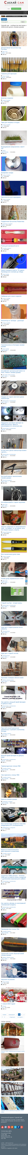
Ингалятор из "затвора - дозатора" (12, 320)
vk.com (5, 1127)
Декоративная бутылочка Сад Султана (11, 48)
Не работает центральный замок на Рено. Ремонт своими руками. (13, 371)
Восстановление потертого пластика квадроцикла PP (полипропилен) (13, 824)
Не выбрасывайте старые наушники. (13, 502)
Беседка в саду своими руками (8, 1036)
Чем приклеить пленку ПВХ (10, 775)
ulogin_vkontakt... (5, 152)
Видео (4, 150)
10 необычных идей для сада (8, 1081)
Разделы (4, 19)
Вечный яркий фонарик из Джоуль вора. (12, 756)
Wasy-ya (3, 77)
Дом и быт (5, 51)
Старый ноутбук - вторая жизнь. (11, 603)
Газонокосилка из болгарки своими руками (12, 345)
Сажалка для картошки (9, 74)
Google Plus (21, 1127)
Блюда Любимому (7, 532)
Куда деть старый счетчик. (10, 653)
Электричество (6, 631)
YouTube (2, 1127)
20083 (9, 1133)
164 (11, 1137)
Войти (9, 8)
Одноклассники (12, 1127)
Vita (2, 101)
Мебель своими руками (8, 680)
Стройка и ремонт (7, 248)
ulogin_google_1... (5, 350)
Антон (2, 829)
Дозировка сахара (7, 173)
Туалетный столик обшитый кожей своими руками (12, 954)
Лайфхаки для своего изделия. (11, 296)
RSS (9, 1127)
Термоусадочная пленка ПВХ (11, 766)
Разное (4, 1006)
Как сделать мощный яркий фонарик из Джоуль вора (13, 703)
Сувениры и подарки (7, 223)
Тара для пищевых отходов (10, 122)
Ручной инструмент (7, 480)
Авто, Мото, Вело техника (9, 374)
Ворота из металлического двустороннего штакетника (10, 850)
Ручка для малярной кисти (10, 246)
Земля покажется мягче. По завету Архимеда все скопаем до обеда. (12, 271)
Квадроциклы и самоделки (9, 827)
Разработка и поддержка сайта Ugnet (9, 1148)
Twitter (15, 1127)
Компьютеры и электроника (9, 400)
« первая (4, 1014)
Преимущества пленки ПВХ (10, 929)
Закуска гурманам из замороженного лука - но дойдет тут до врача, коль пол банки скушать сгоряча (13, 528)
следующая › (12, 1017)
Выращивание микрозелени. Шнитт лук (13, 147)
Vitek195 (3, 429)
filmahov (3, 53)
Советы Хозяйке (6, 100)
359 (5, 1138)
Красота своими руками (9, 799)
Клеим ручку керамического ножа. (12, 578)
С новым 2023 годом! (8, 1004)
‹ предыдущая (11, 1014)
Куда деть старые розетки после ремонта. (12, 628)
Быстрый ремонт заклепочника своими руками (11, 477)
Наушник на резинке (8, 979)
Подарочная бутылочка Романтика (12, 221)
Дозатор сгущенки (7, 98)
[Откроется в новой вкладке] (4, 1149)
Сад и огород (6, 76)
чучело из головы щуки (6, 1067)
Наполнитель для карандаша (11, 197)
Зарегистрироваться (16, 8)
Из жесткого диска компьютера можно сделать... (13, 451)
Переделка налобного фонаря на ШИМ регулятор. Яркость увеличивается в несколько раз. (12, 424)
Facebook (18, 1127)
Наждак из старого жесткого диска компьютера (12, 397)
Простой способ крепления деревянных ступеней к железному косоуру (12, 729)
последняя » (20, 1017)
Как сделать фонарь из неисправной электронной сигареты (13, 904)
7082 (6, 1134)
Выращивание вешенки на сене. (8, 1096)
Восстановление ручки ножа (10, 554)
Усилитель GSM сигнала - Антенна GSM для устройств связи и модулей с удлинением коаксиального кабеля (13, 877)
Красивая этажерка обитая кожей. (12, 677)
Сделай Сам (14, 2)
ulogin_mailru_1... (5, 376)
